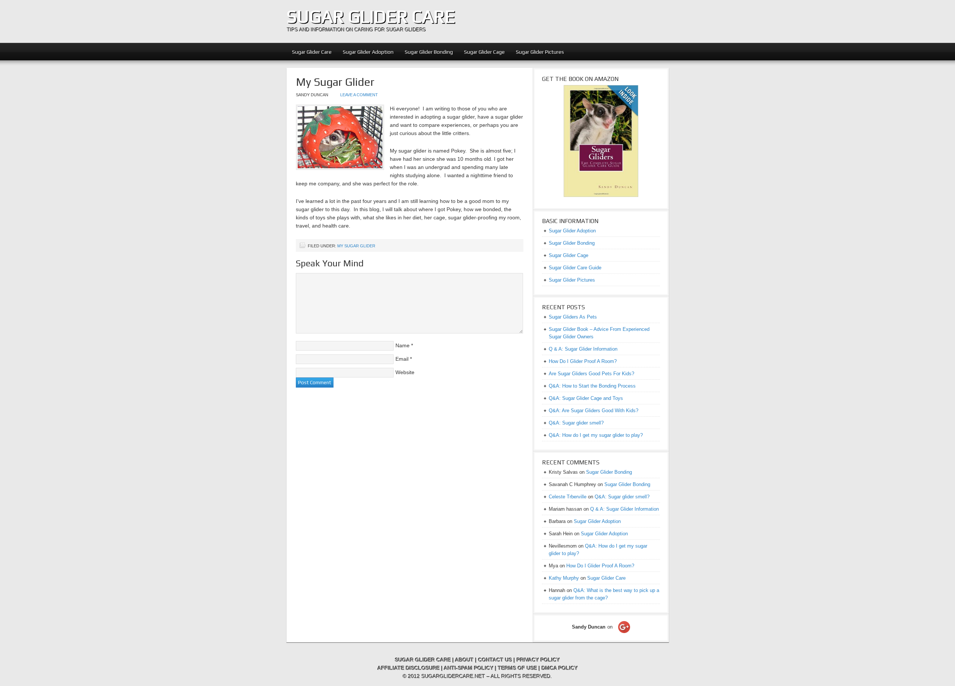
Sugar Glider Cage (484, 52)
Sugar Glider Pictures (540, 52)
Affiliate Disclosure (409, 668)
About (464, 660)
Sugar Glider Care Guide (575, 267)
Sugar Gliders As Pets (573, 317)
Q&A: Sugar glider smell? (576, 423)
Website (404, 372)
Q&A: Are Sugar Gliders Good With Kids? (593, 410)
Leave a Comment (359, 95)
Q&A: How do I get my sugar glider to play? (596, 435)
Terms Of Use (517, 668)
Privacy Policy (538, 660)
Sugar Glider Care (370, 16)
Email (401, 359)
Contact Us (495, 660)
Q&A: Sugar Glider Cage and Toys (586, 398)
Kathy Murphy (564, 578)
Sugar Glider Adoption (368, 52)
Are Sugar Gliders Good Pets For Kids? (591, 373)
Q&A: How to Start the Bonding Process (592, 386)
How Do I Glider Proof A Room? (583, 361)
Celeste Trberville (567, 496)
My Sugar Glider (356, 246)
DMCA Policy (560, 668)
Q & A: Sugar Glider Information (583, 349)
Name (402, 345)
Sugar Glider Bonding (429, 52)
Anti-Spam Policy (469, 668)
